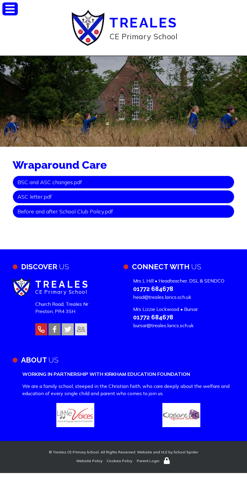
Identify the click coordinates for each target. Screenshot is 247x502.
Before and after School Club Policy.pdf (65, 211)
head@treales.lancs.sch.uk (162, 297)
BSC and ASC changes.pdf (49, 182)
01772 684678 (153, 289)
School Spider (186, 452)
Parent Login (148, 461)
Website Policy (89, 461)
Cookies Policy (119, 461)
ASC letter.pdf (34, 196)
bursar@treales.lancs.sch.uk (163, 325)
